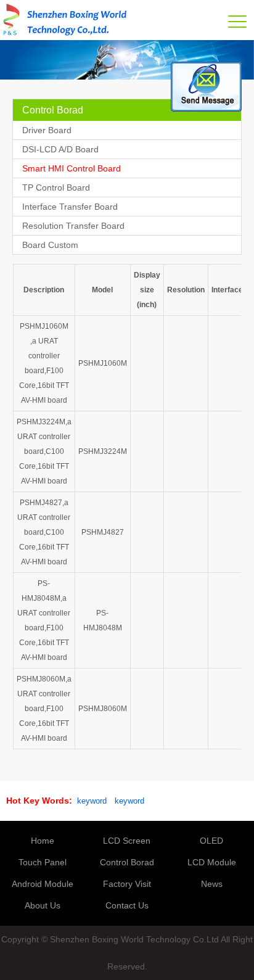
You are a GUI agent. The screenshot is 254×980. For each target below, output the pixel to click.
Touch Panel (42, 862)
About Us (42, 905)
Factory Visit (127, 884)
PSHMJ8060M (102, 708)
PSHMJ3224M (102, 451)
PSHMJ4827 (102, 532)
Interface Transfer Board (70, 207)
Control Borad (127, 862)
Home (42, 841)
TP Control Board (56, 187)
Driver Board (47, 130)
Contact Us (127, 905)
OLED (211, 841)
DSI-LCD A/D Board (60, 149)
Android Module (42, 884)
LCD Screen (126, 841)
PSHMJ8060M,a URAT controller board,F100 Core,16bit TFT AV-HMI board (44, 709)
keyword (92, 800)
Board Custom (50, 245)
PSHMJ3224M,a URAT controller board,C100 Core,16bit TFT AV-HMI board (44, 451)
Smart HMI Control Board (71, 168)
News (212, 884)
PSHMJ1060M (102, 363)
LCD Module (211, 862)
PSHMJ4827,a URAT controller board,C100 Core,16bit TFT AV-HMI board (43, 532)
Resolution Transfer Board (73, 226)
